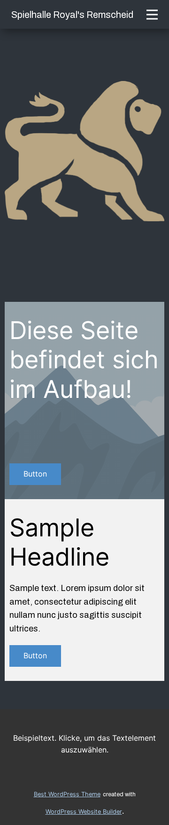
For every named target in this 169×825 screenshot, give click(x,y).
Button (35, 473)
